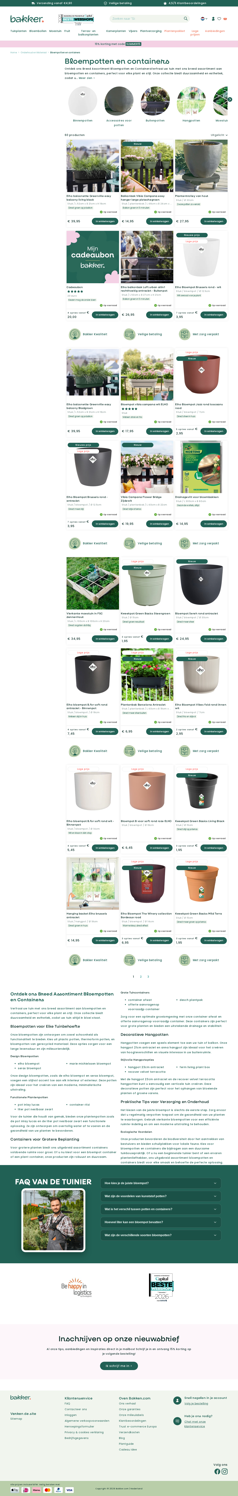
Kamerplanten (116, 31)
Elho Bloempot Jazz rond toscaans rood (199, 406)
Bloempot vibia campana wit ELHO (144, 404)
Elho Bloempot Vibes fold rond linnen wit (200, 706)
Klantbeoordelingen (132, 1421)
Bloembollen (37, 31)
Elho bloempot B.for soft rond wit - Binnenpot (90, 822)
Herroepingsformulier (79, 1426)
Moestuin (55, 31)
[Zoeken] (186, 18)
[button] (103, 19)
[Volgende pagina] (157, 977)
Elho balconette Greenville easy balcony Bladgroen (89, 406)
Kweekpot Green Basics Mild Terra (198, 913)
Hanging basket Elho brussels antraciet (87, 915)
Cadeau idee (128, 1449)
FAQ (67, 1403)
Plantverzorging (151, 31)
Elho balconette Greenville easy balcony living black (89, 197)
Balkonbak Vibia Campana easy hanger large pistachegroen (143, 197)
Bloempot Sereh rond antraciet (196, 613)
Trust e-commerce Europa (138, 1426)
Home (13, 52)
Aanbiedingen (215, 31)
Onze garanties (129, 1409)
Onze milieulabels (131, 1415)
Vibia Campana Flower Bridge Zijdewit (141, 498)
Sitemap (16, 1419)
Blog (122, 1438)
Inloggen (71, 1415)
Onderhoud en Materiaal (33, 52)
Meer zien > (87, 78)
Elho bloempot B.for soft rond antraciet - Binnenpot (87, 706)
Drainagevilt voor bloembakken (197, 497)
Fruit (67, 31)
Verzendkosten (129, 1432)
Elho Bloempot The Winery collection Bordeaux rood (146, 915)
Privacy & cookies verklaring (84, 1432)
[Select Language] (204, 20)
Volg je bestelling (196, 1403)
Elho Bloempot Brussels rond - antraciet (87, 498)
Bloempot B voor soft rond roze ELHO (146, 821)
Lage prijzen (195, 32)
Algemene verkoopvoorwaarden (87, 1421)
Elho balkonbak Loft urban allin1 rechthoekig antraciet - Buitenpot (144, 289)
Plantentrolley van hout (191, 196)
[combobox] (150, 19)
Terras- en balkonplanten (88, 32)
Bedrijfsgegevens (77, 1438)
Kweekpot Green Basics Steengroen (145, 613)
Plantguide (126, 1444)
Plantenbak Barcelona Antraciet (143, 704)
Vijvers (133, 31)
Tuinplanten (18, 31)
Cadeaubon (75, 287)
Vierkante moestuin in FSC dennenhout (85, 615)
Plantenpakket (174, 31)
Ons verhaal (127, 1403)
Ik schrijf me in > (119, 1366)
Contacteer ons (76, 1409)
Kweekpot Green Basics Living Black (199, 821)
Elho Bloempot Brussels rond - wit (198, 287)
